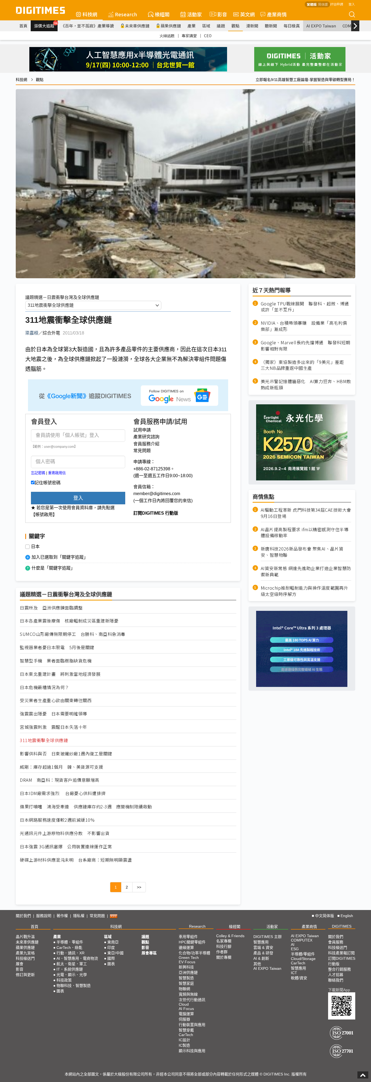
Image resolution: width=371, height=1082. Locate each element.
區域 (206, 26)
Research (126, 14)
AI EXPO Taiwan (321, 26)
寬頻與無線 (188, 994)
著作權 (62, 916)
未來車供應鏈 (137, 26)
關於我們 (23, 916)
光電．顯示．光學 (71, 974)
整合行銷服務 (339, 969)
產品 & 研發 (263, 953)
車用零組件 (188, 936)
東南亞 (113, 942)
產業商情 (277, 14)
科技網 (90, 14)
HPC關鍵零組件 (192, 942)
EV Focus (187, 962)
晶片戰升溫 (25, 936)
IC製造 (184, 1045)
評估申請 (336, 4)
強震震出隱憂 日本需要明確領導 (53, 714)
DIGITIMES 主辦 (267, 936)
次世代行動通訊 (192, 999)
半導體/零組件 (303, 954)
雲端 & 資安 (263, 947)
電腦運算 (186, 1014)
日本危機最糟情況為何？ (44, 687)
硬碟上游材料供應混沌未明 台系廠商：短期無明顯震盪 (76, 860)
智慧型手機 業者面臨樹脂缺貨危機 (56, 661)
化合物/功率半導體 (194, 953)
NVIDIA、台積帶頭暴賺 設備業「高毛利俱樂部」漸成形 (304, 326)
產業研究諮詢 (146, 436)
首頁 (23, 26)
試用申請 (142, 430)
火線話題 (167, 35)
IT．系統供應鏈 (69, 969)
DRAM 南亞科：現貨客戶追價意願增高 (59, 780)
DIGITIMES (341, 926)
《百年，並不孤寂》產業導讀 (87, 26)
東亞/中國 (115, 953)
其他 (257, 964)
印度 (111, 947)
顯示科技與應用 (192, 1051)
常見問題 (142, 450)
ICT (294, 973)
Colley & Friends (230, 936)
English (347, 916)
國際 (111, 958)
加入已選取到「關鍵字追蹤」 (60, 557)
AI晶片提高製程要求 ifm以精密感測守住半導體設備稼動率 (305, 532)
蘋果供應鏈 (171, 26)
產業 (191, 26)
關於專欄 (223, 957)
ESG (295, 949)
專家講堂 (189, 35)
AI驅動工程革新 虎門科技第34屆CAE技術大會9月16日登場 (306, 513)
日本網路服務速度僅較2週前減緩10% (57, 820)
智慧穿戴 (186, 1030)
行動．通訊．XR (70, 953)
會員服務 (335, 942)
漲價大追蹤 (46, 25)
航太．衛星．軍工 (71, 964)
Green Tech (189, 957)
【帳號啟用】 (44, 514)
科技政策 (64, 980)
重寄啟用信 (57, 473)
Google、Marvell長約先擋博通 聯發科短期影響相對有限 (305, 345)
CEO (208, 35)
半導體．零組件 (69, 942)
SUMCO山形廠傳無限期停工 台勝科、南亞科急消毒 (72, 634)
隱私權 (78, 916)
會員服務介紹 (146, 444)
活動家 (194, 14)
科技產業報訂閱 (341, 953)
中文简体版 (324, 916)
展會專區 (149, 953)
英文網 (247, 14)
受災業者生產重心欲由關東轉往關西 (56, 700)
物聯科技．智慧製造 (73, 985)
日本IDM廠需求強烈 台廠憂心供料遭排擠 (63, 793)
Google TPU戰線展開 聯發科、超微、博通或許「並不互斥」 (305, 307)
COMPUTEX (301, 940)
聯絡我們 (335, 980)
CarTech (186, 1035)
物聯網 (184, 989)
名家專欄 (223, 941)
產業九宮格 (25, 953)
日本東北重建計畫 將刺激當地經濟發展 (60, 674)
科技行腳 (223, 946)
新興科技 (186, 967)
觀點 (235, 26)
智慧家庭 (186, 983)
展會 (19, 964)
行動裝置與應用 (192, 1024)
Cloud (184, 1004)
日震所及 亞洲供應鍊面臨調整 (51, 608)
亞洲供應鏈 (188, 972)
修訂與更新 (25, 974)
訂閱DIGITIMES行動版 (341, 961)
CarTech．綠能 (69, 947)
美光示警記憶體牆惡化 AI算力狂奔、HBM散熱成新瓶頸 (306, 385)
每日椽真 (292, 26)
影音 (219, 14)
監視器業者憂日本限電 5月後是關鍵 (57, 647)
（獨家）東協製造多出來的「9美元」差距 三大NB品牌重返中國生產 (304, 365)
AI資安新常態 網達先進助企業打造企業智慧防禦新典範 (306, 571)
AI (292, 944)
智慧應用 (261, 942)
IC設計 (184, 1040)
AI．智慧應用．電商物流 (77, 958)
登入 (351, 4)
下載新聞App (339, 990)
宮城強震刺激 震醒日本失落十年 (53, 727)
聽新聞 (271, 26)
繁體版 (312, 4)
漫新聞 (252, 26)
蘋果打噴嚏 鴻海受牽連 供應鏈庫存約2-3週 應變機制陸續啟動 (86, 806)
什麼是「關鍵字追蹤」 (53, 568)
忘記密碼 (38, 473)
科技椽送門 (25, 958)
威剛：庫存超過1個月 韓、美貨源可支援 (61, 767)
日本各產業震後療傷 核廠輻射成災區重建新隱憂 (69, 621)
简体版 (323, 4)
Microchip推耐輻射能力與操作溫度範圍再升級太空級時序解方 (304, 591)
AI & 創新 (261, 958)
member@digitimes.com (156, 493)
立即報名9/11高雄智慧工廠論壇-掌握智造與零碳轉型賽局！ (305, 79)
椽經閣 (162, 14)
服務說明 (43, 916)
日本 (35, 547)
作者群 (222, 952)
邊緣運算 (186, 947)
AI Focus (186, 1008)
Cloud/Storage (303, 958)
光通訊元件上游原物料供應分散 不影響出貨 (64, 833)
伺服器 (184, 1019)
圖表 (60, 991)
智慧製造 (186, 978)
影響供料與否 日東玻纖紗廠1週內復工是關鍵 (66, 753)
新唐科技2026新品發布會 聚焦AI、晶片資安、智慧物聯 (302, 552)
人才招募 (335, 974)
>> (139, 887)
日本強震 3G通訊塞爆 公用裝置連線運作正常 (66, 846)
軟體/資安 (299, 978)
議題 (221, 26)
